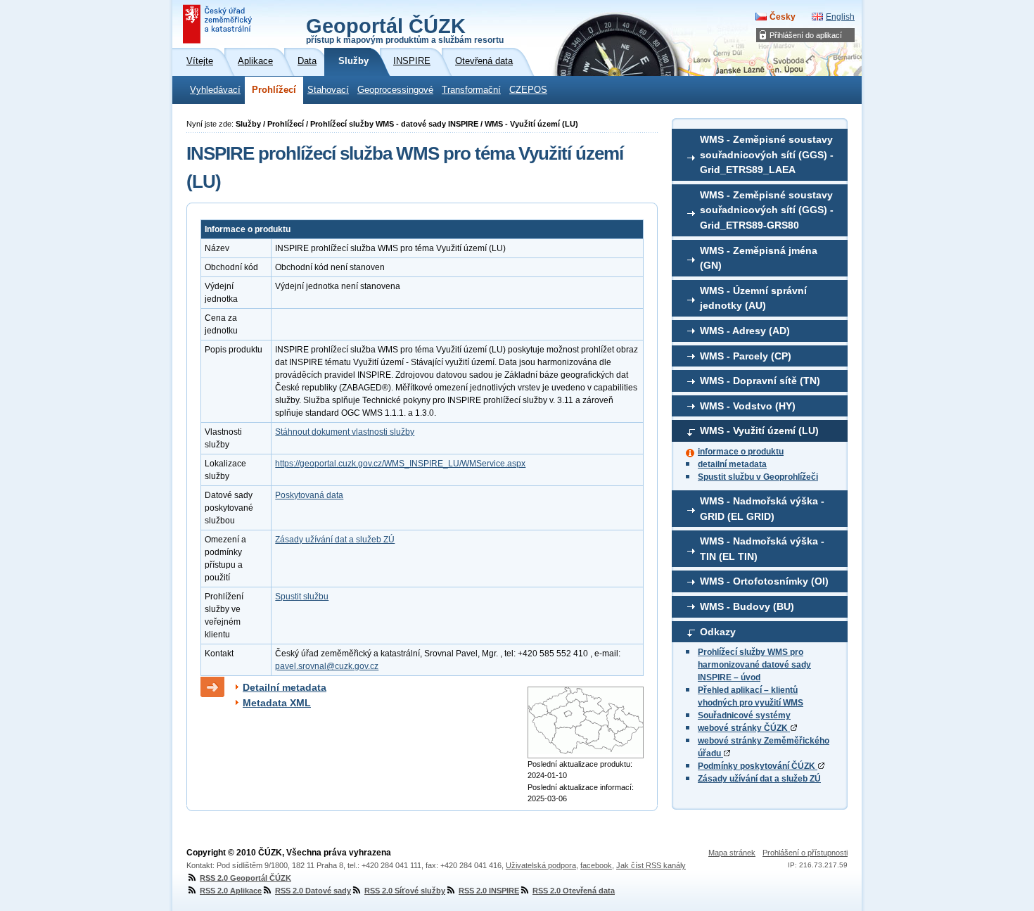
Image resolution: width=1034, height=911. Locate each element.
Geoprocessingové (395, 90)
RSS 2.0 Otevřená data (573, 890)
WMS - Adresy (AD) (745, 330)
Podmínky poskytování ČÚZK (757, 766)
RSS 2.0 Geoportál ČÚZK (245, 878)
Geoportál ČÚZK (405, 29)
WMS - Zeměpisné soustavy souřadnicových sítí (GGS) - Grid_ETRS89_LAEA (767, 154)
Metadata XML (277, 702)
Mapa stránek (731, 852)
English (840, 17)
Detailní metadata (284, 687)
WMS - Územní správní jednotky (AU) (753, 298)
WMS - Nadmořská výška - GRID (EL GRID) (762, 508)
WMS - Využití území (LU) (759, 430)
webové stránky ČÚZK (744, 728)
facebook (596, 865)
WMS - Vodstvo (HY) (748, 406)
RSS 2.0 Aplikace (231, 890)
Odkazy (718, 631)
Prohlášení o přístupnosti (805, 852)
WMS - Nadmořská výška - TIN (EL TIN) (762, 548)
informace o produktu (741, 452)
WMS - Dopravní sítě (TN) (760, 380)
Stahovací (328, 90)
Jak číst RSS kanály (651, 865)
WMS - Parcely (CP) (745, 356)
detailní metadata (732, 464)
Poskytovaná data (309, 495)
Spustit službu (301, 596)
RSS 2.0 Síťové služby (404, 890)
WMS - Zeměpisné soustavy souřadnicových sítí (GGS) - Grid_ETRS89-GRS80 (767, 210)
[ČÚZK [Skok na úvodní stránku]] (219, 24)
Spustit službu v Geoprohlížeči (758, 477)
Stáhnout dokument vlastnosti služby (344, 432)
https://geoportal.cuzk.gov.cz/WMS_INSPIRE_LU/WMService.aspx (400, 464)
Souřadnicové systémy (744, 715)
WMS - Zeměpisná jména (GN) (758, 258)
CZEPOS (528, 90)
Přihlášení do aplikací (806, 35)
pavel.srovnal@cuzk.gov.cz (326, 666)
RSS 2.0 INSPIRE (489, 890)
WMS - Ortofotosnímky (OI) (764, 581)
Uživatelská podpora (541, 865)
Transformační (471, 90)
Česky (783, 17)
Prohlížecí (274, 90)
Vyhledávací (215, 90)
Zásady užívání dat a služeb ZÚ (759, 779)
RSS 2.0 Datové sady (313, 890)
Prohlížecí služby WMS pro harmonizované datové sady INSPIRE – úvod (754, 664)
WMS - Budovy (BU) (747, 606)
